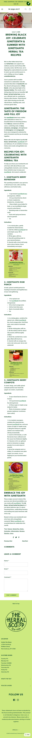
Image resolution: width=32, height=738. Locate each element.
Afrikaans (15, 729)
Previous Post (8, 541)
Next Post (25, 541)
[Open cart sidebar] (30, 9)
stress (11, 533)
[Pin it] (18, 537)
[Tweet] (16, 537)
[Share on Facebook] (13, 537)
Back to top (16, 603)
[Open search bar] (25, 9)
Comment (7, 577)
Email (6, 569)
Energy (10, 529)
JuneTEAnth (21, 141)
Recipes (22, 531)
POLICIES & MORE (6, 685)
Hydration (7, 531)
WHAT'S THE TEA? (6, 678)
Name (6, 560)
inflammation (15, 531)
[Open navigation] (2, 9)
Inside (6, 642)
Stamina (6, 533)
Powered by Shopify (22, 733)
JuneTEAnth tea (22, 193)
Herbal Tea (16, 529)
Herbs (22, 529)
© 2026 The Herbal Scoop (11, 733)
